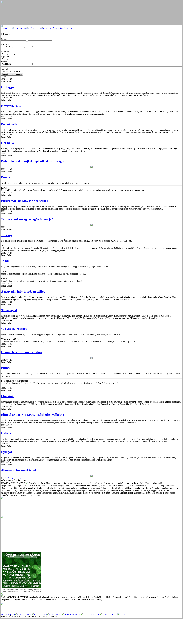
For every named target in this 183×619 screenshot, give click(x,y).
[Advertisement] (21, 534)
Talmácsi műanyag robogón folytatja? (27, 219)
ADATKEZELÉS (109, 614)
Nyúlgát (6, 452)
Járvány (6, 235)
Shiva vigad (9, 310)
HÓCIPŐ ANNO (24, 614)
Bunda (5, 177)
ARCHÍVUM (20, 29)
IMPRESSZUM (8, 614)
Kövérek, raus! (11, 106)
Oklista (6, 433)
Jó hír (5, 261)
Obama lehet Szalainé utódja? (21, 352)
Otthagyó (7, 87)
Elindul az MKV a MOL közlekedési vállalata (32, 414)
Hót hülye (8, 143)
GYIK (122, 614)
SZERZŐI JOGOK (91, 614)
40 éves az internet (14, 328)
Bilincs (5, 368)
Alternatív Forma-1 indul (18, 470)
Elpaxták (7, 396)
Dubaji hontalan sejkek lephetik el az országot (32, 161)
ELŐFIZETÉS (34, 29)
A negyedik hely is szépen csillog (23, 291)
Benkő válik (9, 124)
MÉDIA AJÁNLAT (72, 614)
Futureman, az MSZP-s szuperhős (24, 200)
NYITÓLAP (6, 29)
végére (18, 478)
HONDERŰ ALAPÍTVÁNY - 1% (58, 29)
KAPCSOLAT (55, 614)
